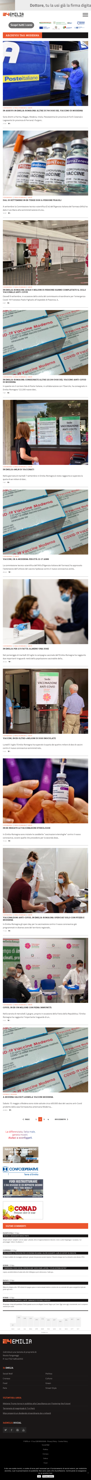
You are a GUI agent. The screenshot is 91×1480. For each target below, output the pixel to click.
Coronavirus (7, 108)
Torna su (44, 1332)
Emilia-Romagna (20, 108)
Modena (14, 1094)
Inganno (7, 1283)
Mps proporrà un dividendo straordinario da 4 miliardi (27, 1413)
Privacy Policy (52, 1441)
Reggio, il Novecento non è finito (16, 1236)
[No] (88, 1473)
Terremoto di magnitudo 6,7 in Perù (19, 1408)
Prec (27, 1119)
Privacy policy (48, 1476)
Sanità (30, 108)
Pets (5, 1388)
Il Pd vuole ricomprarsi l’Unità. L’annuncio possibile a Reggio (27, 1300)
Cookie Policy (63, 1441)
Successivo (60, 1119)
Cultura (49, 1378)
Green (48, 1383)
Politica (49, 1373)
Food (5, 1383)
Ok (39, 1476)
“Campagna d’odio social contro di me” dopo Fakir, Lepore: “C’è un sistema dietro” (35, 1268)
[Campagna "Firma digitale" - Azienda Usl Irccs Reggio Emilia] (45, 29)
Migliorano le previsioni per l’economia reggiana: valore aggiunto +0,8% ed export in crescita (40, 1253)
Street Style (51, 1388)
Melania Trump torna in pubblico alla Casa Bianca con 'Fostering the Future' (37, 1403)
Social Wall (8, 1373)
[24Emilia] (35, 15)
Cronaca (6, 1094)
